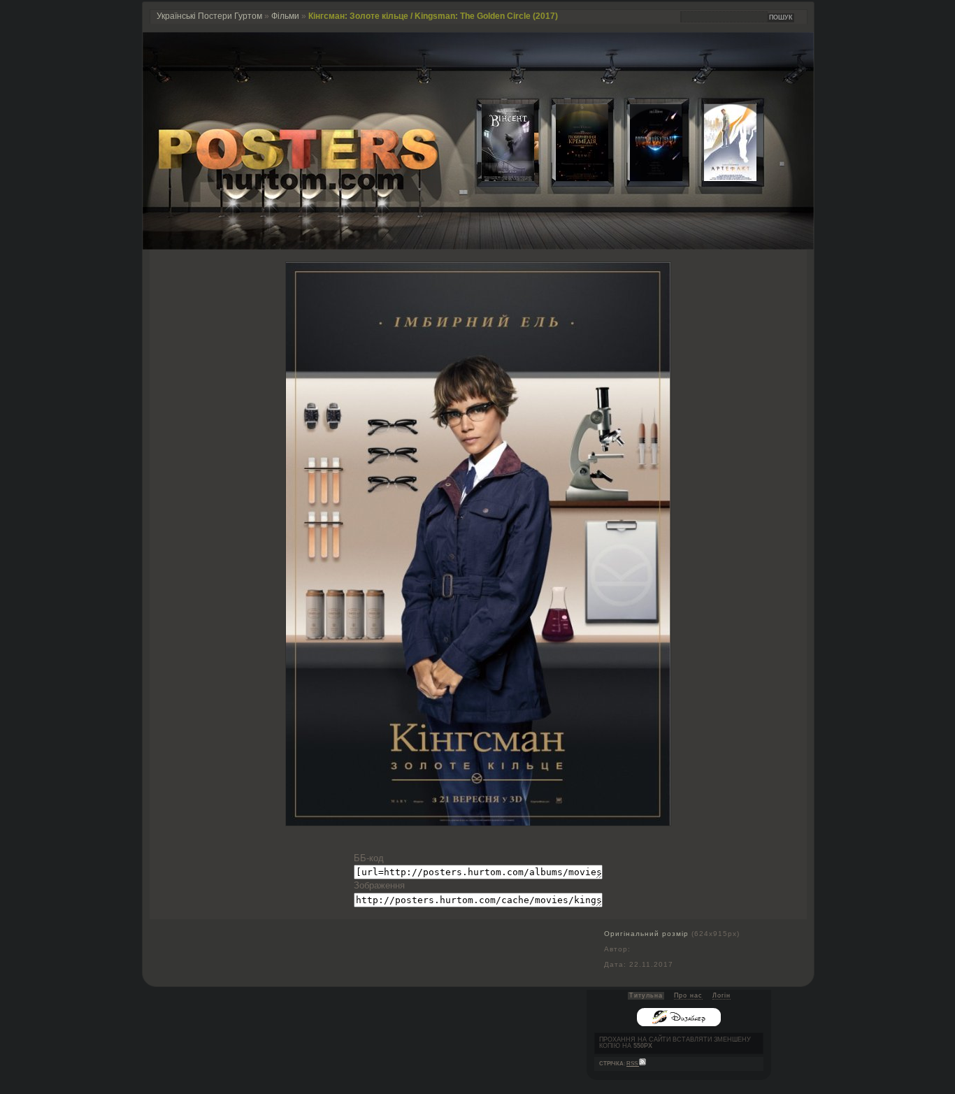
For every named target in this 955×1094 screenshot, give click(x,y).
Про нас (688, 995)
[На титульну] (478, 246)
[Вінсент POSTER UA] (497, 178)
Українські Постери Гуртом (209, 16)
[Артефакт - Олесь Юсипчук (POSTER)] (719, 178)
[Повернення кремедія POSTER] (571, 178)
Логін (721, 995)
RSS (632, 1063)
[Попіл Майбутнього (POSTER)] (645, 178)
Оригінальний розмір (646, 933)
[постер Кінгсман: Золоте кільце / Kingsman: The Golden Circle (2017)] (478, 822)
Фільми (285, 16)
